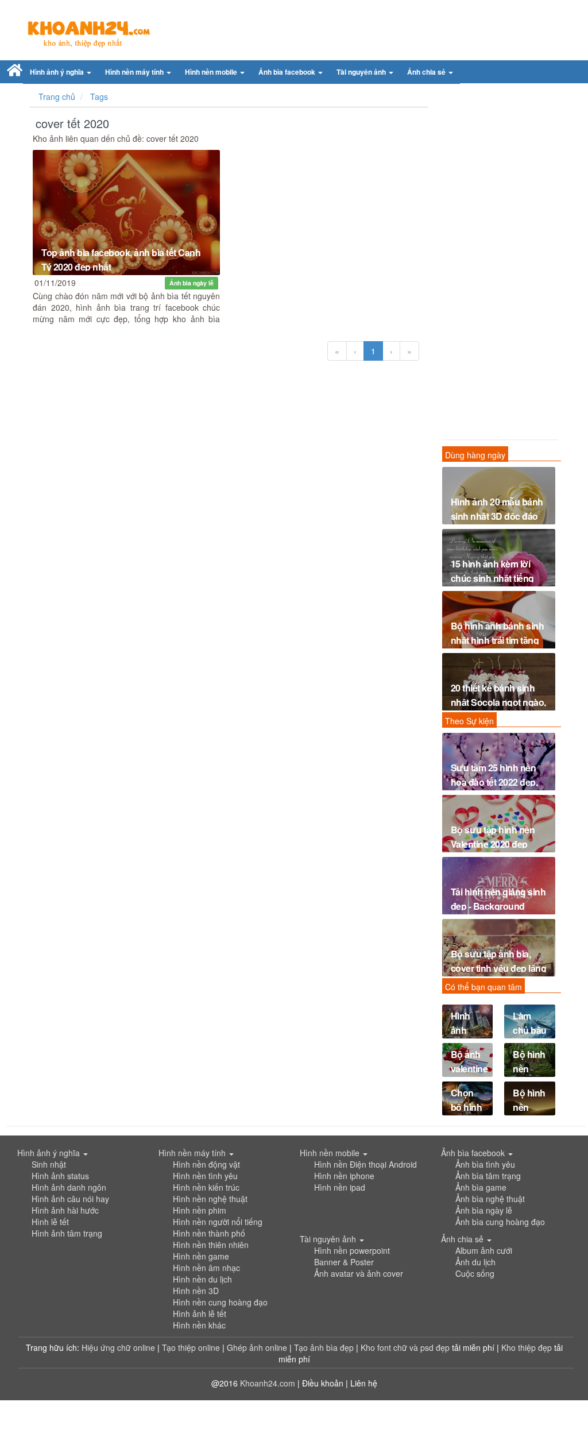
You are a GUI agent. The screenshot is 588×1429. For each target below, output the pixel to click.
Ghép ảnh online (258, 1347)
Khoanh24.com (267, 1383)
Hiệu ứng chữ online (118, 1347)
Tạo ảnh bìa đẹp (325, 1347)
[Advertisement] (499, 264)
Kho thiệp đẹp (527, 1347)
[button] (60, 72)
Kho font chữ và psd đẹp (406, 1347)
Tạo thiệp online (191, 1347)
